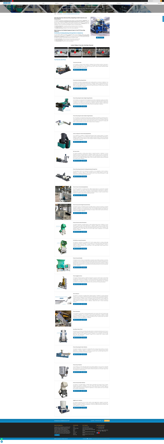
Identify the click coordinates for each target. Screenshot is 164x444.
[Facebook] (11, 1)
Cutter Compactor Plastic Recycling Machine (82, 133)
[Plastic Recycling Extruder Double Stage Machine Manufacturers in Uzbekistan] (63, 123)
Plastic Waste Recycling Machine (79, 80)
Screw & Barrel (76, 293)
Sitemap (74, 433)
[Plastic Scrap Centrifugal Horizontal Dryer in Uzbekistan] (63, 212)
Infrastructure (103, 3)
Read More (84, 69)
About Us (56, 3)
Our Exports (71, 3)
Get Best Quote (77, 69)
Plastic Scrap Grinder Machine (79, 382)
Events (146, 3)
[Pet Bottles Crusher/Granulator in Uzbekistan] (63, 247)
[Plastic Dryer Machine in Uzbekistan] (63, 372)
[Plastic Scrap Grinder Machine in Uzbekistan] (63, 390)
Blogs (133, 3)
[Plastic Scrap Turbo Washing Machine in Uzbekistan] (63, 194)
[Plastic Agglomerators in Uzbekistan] (63, 283)
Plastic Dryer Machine (77, 364)
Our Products (86, 3)
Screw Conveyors (76, 311)
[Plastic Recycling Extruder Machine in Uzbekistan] (63, 354)
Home (43, 3)
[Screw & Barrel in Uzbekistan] (63, 301)
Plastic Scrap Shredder (77, 258)
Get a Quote (107, 420)
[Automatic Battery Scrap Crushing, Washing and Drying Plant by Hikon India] (103, 52)
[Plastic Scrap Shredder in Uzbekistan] (63, 265)
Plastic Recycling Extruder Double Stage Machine (83, 115)
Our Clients (119, 3)
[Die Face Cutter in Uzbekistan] (63, 158)
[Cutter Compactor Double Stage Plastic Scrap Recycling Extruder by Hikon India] (61, 52)
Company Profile (75, 428)
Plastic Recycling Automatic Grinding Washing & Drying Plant (85, 169)
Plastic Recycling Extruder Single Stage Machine (82, 98)
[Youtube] (12, 1)
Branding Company (107, 438)
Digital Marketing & (101, 438)
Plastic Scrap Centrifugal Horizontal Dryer (81, 204)
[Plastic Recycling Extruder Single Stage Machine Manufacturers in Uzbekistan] (63, 105)
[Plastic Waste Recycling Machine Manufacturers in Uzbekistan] (63, 87)
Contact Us (160, 3)
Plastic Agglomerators (77, 275)
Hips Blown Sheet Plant (77, 329)
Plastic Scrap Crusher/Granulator (80, 222)
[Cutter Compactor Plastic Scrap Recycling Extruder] (89, 52)
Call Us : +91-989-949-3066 (97, 420)
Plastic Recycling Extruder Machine (80, 347)
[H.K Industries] (6, 3)
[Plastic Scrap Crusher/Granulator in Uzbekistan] (63, 230)
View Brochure (163, 19)
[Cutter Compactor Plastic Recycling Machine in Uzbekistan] (63, 141)
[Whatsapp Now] (2, 439)
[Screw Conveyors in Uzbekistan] (63, 319)
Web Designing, (95, 438)
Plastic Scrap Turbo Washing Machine (80, 186)
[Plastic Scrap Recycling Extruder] (75, 52)
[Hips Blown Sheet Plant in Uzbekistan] (63, 336)
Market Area (75, 434)
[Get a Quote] (2, 442)
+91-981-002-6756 (101, 428)
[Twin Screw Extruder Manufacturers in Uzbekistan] (63, 70)
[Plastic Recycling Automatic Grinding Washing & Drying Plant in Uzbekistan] (63, 176)
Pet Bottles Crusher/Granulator (79, 240)
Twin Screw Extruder (77, 62)
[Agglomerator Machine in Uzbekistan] (63, 407)
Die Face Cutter (76, 151)
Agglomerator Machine (77, 400)
